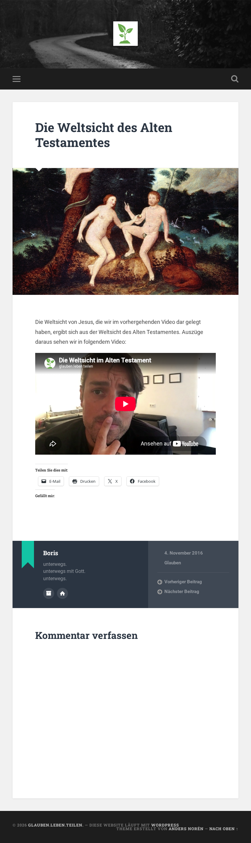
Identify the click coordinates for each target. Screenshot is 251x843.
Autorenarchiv (48, 593)
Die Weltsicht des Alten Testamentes (103, 134)
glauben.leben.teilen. (56, 825)
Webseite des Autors (62, 593)
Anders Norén (186, 828)
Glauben (172, 563)
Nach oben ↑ (223, 828)
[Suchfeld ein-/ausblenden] (234, 78)
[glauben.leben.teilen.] (125, 34)
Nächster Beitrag (181, 591)
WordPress (165, 825)
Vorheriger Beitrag (183, 582)
